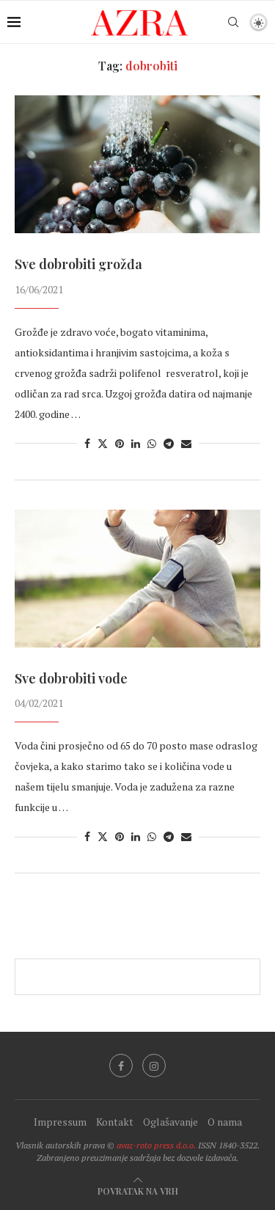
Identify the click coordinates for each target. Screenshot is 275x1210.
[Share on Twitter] (103, 443)
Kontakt (114, 1122)
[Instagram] (154, 1065)
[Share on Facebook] (87, 443)
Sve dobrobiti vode (71, 678)
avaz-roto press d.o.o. (156, 1145)
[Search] (233, 22)
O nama (225, 1122)
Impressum (60, 1122)
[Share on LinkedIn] (135, 443)
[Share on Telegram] (169, 443)
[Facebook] (121, 1065)
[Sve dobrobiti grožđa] (137, 164)
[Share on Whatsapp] (151, 443)
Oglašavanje (170, 1122)
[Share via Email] (186, 443)
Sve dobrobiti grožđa (78, 264)
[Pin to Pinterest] (119, 443)
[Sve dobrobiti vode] (137, 579)
